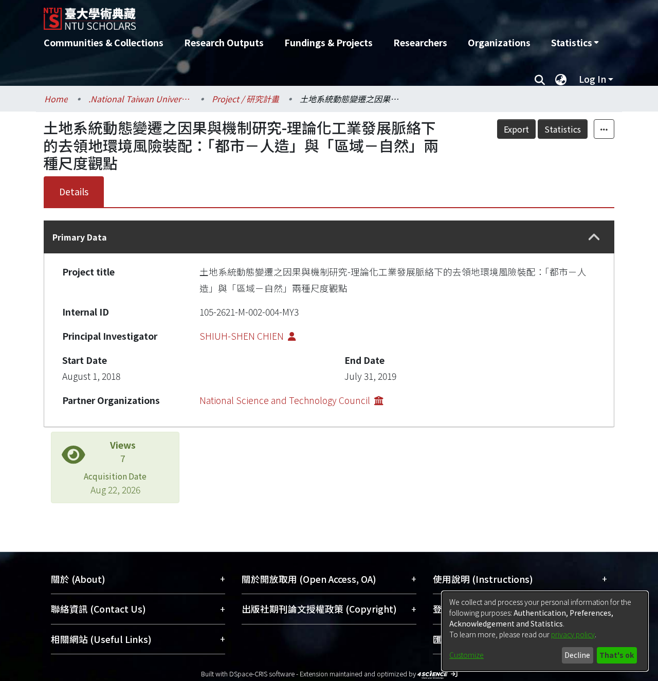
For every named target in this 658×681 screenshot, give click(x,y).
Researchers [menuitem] (420, 42)
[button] (594, 237)
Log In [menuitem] (592, 78)
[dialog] (545, 631)
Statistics (562, 129)
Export (516, 129)
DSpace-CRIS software (262, 673)
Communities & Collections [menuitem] (103, 42)
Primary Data (79, 237)
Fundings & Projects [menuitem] (328, 42)
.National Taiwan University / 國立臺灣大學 (139, 99)
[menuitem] (574, 43)
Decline (577, 655)
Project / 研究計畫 (245, 99)
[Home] (274, 15)
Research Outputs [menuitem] (224, 42)
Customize (466, 655)
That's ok (616, 655)
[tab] (329, 236)
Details (73, 191)
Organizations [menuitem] (499, 42)
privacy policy (573, 634)
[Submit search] (539, 79)
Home (56, 99)
